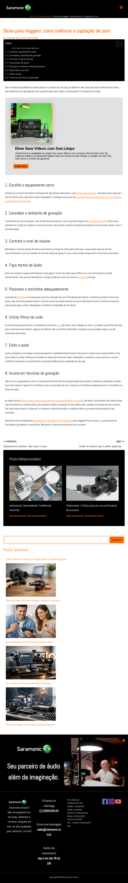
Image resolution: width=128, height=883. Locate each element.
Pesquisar (116, 539)
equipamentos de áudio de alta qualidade (52, 420)
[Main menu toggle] (121, 7)
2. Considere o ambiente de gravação (24, 55)
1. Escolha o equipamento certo (21, 51)
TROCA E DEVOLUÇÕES (76, 816)
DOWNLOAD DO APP (75, 803)
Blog (69, 826)
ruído (59, 325)
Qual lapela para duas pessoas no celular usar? (29, 642)
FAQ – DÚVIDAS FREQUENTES (79, 822)
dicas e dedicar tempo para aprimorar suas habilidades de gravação (52, 400)
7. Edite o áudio (14, 74)
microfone (22, 297)
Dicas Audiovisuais (17, 516)
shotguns (91, 193)
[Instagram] (111, 801)
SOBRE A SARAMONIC (75, 806)
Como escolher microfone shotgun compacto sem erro (33, 600)
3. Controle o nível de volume (20, 59)
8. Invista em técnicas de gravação (23, 77)
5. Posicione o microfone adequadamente (26, 66)
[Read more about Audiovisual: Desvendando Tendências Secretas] (35, 483)
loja (100, 420)
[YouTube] (118, 801)
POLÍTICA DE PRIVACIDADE (77, 813)
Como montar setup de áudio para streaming (28, 683)
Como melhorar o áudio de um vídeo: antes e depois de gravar (36, 559)
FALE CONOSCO (73, 800)
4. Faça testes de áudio (18, 62)
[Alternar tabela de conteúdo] (117, 44)
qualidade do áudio (97, 221)
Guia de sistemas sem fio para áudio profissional (30, 724)
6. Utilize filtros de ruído (18, 70)
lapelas (80, 193)
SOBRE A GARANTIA (74, 809)
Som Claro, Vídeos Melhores (27, 48)
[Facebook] (105, 801)
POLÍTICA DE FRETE (74, 819)
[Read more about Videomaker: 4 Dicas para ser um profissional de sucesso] (92, 483)
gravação (82, 277)
